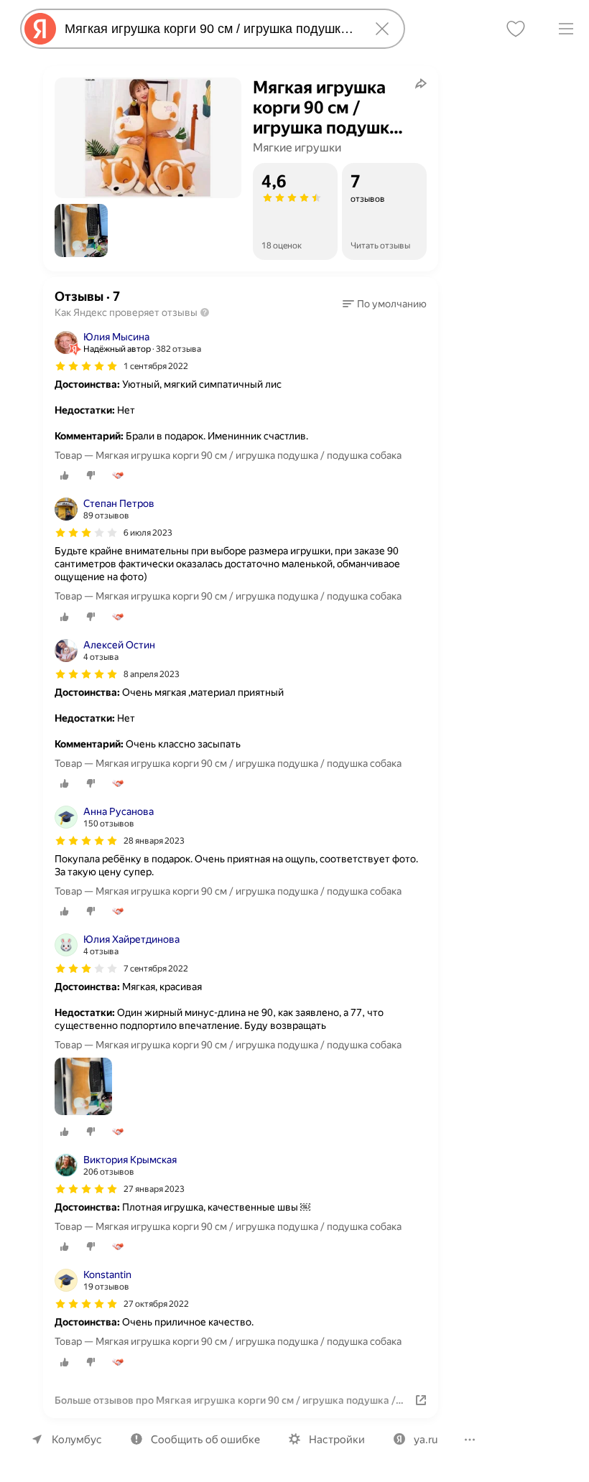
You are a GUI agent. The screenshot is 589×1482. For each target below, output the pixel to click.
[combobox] (209, 28)
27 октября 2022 (156, 1304)
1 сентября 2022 (156, 366)
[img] (86, 366)
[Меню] (566, 28)
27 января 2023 (154, 1189)
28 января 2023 (154, 841)
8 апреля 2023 (152, 674)
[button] (81, 230)
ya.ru (425, 1439)
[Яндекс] (40, 29)
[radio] (65, 475)
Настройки (337, 1439)
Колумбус (77, 1439)
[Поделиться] (421, 83)
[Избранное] (516, 29)
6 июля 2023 (148, 533)
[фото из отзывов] (83, 1087)
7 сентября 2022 (156, 969)
